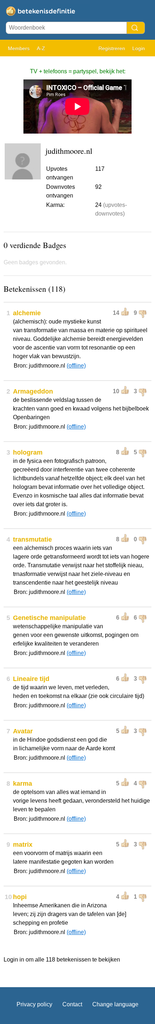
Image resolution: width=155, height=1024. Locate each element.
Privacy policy (34, 1004)
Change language (115, 1004)
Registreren (111, 48)
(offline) (76, 366)
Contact (72, 1004)
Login (138, 48)
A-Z (41, 48)
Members (19, 48)
